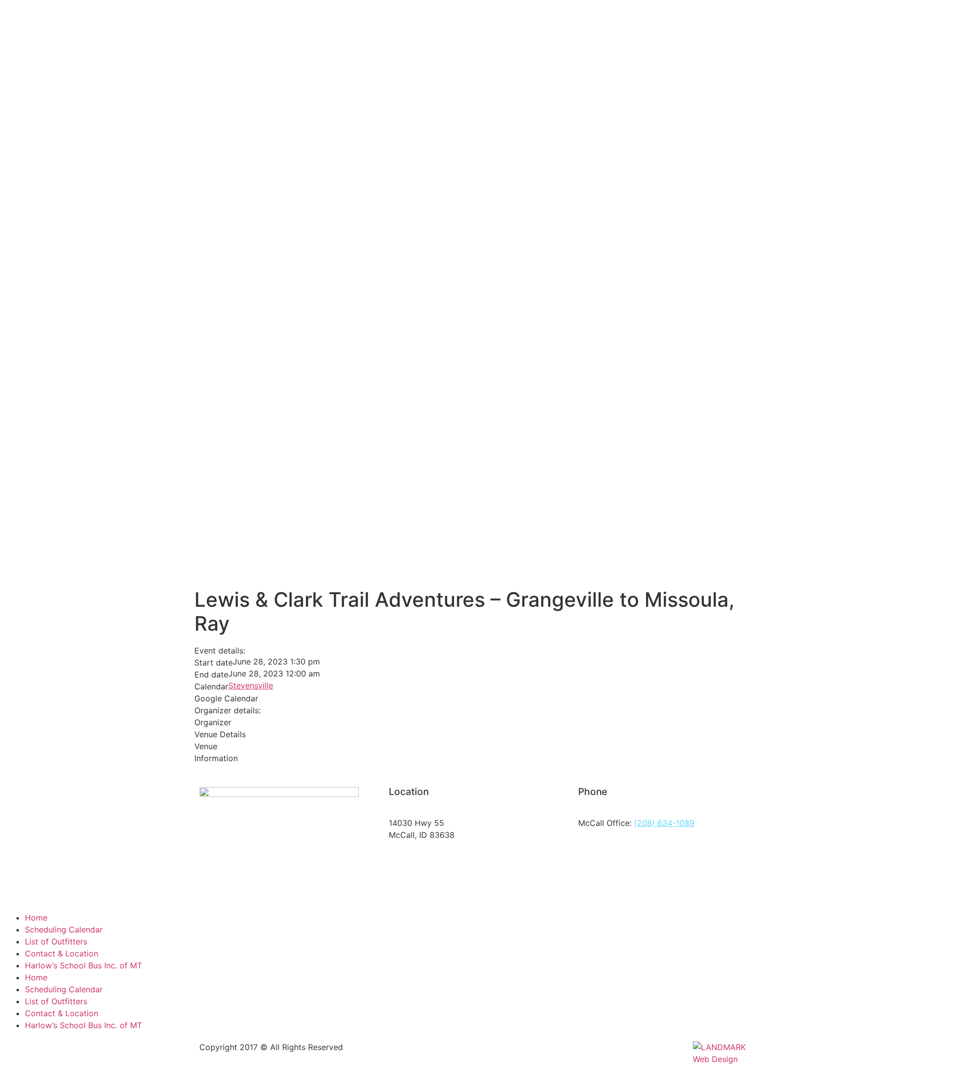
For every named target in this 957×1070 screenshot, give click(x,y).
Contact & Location (61, 953)
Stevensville (250, 685)
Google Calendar (226, 698)
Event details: (219, 651)
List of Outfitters (56, 941)
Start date (213, 663)
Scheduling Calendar (64, 930)
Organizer (212, 722)
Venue (205, 746)
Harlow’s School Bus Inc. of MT (83, 965)
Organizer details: (227, 710)
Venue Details (220, 734)
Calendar (211, 686)
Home (36, 918)
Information (216, 758)
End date (211, 674)
